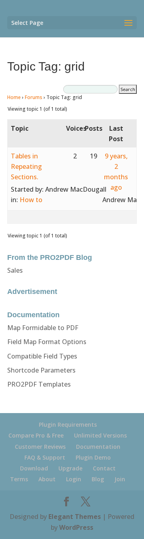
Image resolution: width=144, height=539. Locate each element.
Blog (98, 479)
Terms (19, 479)
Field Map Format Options (46, 341)
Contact (104, 468)
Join (119, 479)
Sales (15, 270)
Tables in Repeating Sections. (26, 166)
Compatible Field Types (42, 356)
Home (14, 97)
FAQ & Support (44, 457)
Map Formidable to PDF (42, 327)
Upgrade (70, 468)
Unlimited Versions (100, 435)
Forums (33, 97)
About (47, 479)
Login (73, 479)
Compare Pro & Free (36, 435)
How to (31, 199)
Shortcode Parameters (41, 370)
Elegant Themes (74, 516)
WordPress (76, 527)
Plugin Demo (93, 457)
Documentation (98, 446)
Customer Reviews (40, 446)
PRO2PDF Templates (39, 384)
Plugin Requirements (68, 424)
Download (34, 468)
